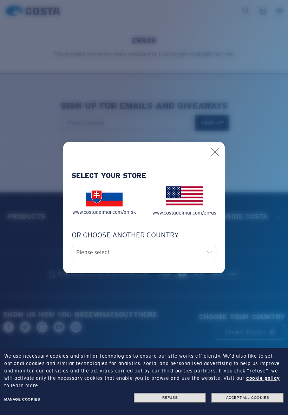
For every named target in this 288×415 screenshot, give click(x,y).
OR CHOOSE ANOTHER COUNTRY (125, 235)
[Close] (215, 152)
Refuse (170, 398)
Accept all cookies (247, 398)
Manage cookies (22, 399)
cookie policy (263, 378)
